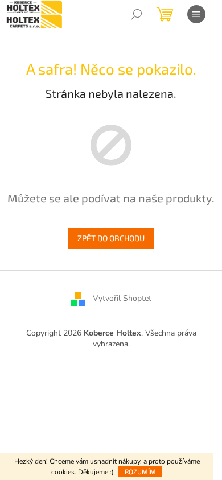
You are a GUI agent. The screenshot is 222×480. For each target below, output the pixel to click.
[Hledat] (136, 14)
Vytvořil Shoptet (122, 298)
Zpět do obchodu (111, 238)
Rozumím (140, 471)
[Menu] (196, 14)
